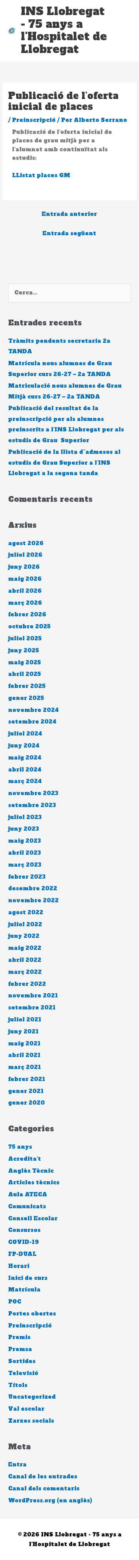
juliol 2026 (25, 555)
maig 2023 (24, 841)
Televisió (23, 1373)
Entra (17, 1464)
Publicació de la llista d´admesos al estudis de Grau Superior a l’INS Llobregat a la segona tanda (64, 462)
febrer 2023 (27, 877)
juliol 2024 (25, 733)
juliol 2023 (25, 817)
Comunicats (27, 1206)
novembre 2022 (33, 900)
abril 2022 (24, 960)
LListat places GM (41, 175)
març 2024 (25, 781)
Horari (18, 1266)
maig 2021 (24, 1043)
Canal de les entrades (42, 1476)
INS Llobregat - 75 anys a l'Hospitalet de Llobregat (64, 30)
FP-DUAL (22, 1254)
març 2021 (24, 1067)
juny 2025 (23, 650)
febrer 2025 (27, 686)
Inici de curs (27, 1278)
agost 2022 (25, 912)
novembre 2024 (33, 710)
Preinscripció (34, 120)
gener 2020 (26, 1103)
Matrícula (24, 1289)
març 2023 (24, 865)
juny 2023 (23, 829)
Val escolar (26, 1409)
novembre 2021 (33, 995)
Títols (17, 1385)
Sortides (22, 1361)
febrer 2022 (27, 984)
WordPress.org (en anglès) (50, 1500)
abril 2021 (24, 1055)
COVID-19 (23, 1242)
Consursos (24, 1230)
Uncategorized (32, 1397)
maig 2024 (24, 757)
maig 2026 (25, 579)
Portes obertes (32, 1313)
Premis (19, 1337)
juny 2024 (23, 745)
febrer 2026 (27, 614)
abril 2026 (25, 591)
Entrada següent (69, 233)
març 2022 (25, 972)
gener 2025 (26, 698)
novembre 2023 (33, 793)
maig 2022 (24, 948)
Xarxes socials (31, 1421)
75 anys (20, 1147)
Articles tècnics (33, 1182)
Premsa (20, 1349)
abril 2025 (24, 674)
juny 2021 (23, 1031)
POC (14, 1301)
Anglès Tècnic (31, 1171)
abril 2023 (24, 853)
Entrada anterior (69, 214)
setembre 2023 (32, 805)
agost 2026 (26, 543)
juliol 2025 (25, 638)
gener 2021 (26, 1091)
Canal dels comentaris (44, 1488)
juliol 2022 (25, 924)
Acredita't (24, 1159)
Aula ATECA (27, 1194)
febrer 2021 (26, 1079)
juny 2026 (24, 567)
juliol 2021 (24, 1019)
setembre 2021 (32, 1007)
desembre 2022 (32, 888)
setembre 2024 (32, 721)
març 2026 (25, 603)
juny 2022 (23, 936)
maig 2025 (24, 662)
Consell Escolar (33, 1218)
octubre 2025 (29, 626)
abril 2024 (24, 769)
